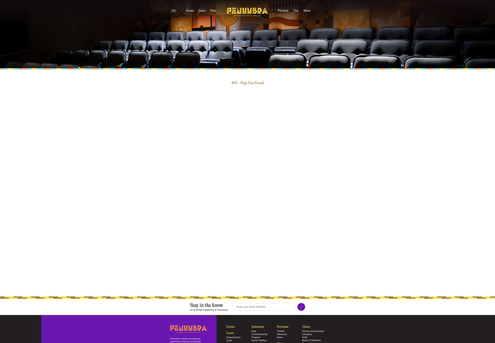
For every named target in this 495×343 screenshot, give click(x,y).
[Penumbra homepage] (247, 12)
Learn (202, 11)
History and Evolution (313, 331)
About (306, 11)
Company (307, 334)
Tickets (280, 331)
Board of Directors (311, 340)
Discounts (282, 334)
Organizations (233, 337)
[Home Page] (188, 332)
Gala (253, 331)
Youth (229, 340)
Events (190, 11)
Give (296, 11)
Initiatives (257, 327)
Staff (304, 337)
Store (279, 337)
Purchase (283, 11)
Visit (213, 11)
